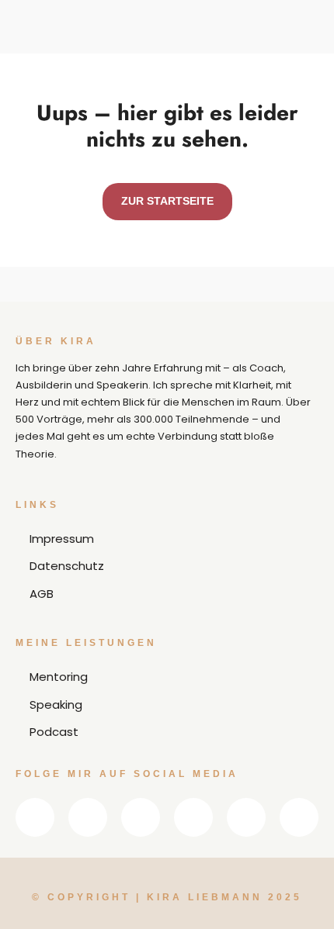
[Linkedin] (35, 817)
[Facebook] (87, 817)
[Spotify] (246, 817)
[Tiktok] (299, 817)
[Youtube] (193, 817)
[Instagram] (140, 817)
